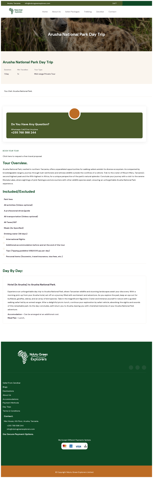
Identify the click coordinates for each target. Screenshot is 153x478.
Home (45, 11)
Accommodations (10, 399)
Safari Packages (72, 11)
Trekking (88, 11)
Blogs (5, 387)
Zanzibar (100, 11)
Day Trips (7, 407)
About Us (56, 11)
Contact (112, 11)
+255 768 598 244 (23, 132)
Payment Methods (11, 403)
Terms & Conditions (11, 411)
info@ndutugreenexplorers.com (37, 3)
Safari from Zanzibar (12, 383)
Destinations (8, 391)
